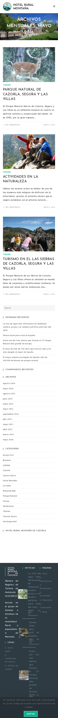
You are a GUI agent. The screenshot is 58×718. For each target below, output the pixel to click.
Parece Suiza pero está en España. (19, 335)
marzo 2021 (8, 434)
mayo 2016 (8, 440)
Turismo (7, 85)
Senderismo (8, 506)
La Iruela (7, 486)
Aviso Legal (9, 649)
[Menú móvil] (54, 6)
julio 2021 (7, 419)
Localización (45, 607)
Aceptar (31, 714)
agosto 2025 (9, 394)
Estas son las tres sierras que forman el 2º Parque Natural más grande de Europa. (34, 671)
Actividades (45, 596)
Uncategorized (10, 521)
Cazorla (6, 470)
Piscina (6, 501)
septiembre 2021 (11, 414)
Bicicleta (7, 460)
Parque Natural (10, 496)
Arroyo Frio (8, 455)
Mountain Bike (9, 491)
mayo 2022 (8, 409)
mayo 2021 (8, 424)
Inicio (45, 574)
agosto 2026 (9, 383)
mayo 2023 (8, 404)
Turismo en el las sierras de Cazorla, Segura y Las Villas (28, 264)
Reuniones (47, 600)
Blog (45, 612)
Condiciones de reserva (10, 660)
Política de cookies (11, 667)
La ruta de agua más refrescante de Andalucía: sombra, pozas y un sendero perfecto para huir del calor (27, 327)
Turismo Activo (10, 516)
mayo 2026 (8, 388)
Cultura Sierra (9, 476)
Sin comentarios (12, 125)
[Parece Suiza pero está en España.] (24, 633)
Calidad (6, 465)
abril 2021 (8, 429)
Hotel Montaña (10, 481)
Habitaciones (46, 581)
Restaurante (45, 588)
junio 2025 (8, 399)
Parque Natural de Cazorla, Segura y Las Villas (25, 94)
